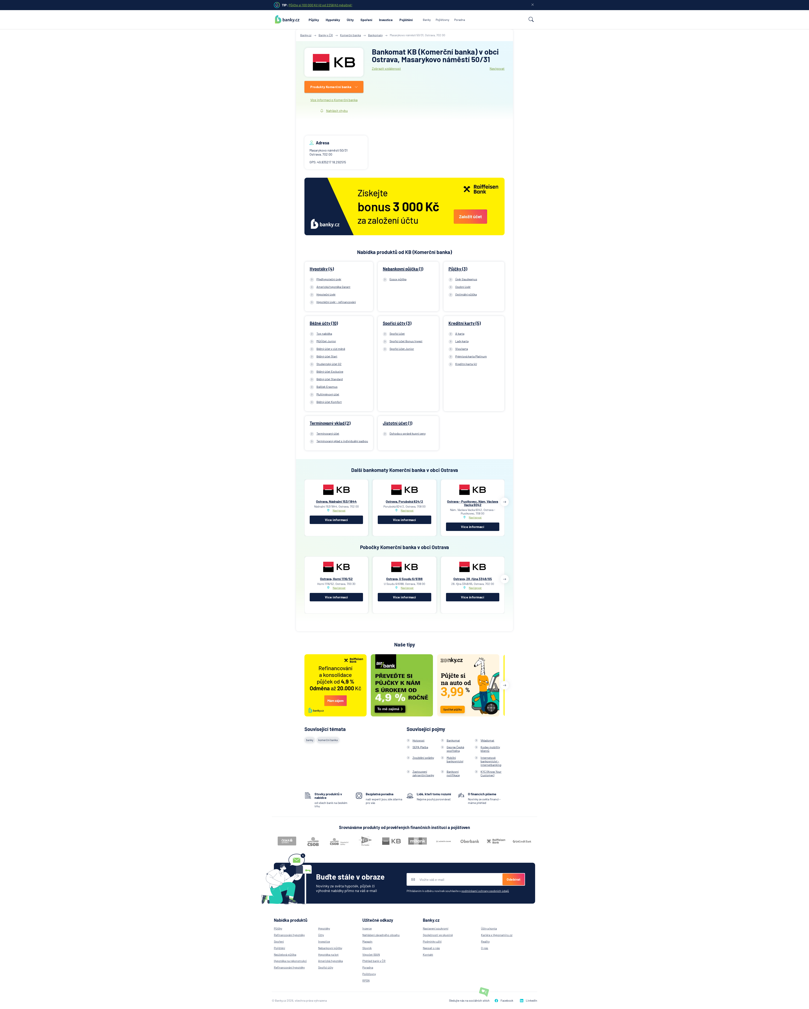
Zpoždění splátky (423, 757)
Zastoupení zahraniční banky (423, 773)
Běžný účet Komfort (329, 402)
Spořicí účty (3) (397, 323)
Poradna (459, 19)
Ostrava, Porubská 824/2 (404, 501)
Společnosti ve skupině (438, 935)
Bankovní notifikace (453, 773)
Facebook (507, 1000)
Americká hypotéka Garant (333, 287)
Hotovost (419, 740)
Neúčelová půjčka (285, 954)
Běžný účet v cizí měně (330, 349)
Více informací (336, 520)
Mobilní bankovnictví (455, 759)
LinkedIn (531, 1000)
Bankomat (453, 740)
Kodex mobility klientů (490, 748)
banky (309, 740)
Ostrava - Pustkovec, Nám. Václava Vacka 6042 (472, 503)
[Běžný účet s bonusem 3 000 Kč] (404, 207)
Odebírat (513, 879)
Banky (427, 19)
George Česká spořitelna (455, 748)
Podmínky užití (432, 941)
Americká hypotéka (330, 961)
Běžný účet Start (326, 356)
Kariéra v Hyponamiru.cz (496, 935)
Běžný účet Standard (329, 379)
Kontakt (428, 954)
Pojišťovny (442, 19)
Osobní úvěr (463, 287)
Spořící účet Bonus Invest (406, 341)
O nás (484, 948)
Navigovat (497, 68)
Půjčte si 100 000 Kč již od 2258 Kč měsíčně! (320, 5)
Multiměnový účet (327, 394)
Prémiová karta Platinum (471, 356)
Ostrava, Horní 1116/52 (336, 579)
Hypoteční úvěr (326, 294)
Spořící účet (397, 333)
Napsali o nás (431, 948)
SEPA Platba (420, 747)
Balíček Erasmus (327, 386)
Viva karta (461, 349)
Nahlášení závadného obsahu (381, 935)
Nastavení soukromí (435, 928)
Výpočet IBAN (371, 954)
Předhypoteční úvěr (328, 279)
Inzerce (367, 928)
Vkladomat (487, 740)
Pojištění (406, 20)
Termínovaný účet (327, 433)
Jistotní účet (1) (397, 423)
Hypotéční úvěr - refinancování (336, 302)
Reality (485, 941)
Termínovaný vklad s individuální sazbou (342, 441)
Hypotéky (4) (322, 269)
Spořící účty (325, 967)
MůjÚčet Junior (326, 341)
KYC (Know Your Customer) (491, 773)
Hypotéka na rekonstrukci (290, 961)
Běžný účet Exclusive (329, 371)
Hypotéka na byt (328, 954)
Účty (350, 20)
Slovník (367, 948)
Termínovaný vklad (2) (330, 423)
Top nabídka (324, 333)
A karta (459, 333)
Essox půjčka (398, 279)
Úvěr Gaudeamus (466, 279)
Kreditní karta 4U (466, 364)
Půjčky (314, 20)
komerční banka (328, 740)
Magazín (367, 941)
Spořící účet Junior (402, 349)
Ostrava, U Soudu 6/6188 (404, 579)
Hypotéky (333, 20)
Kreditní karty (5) (465, 323)
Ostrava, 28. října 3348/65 (472, 579)
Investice (386, 20)
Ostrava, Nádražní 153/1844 (336, 501)
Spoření (366, 20)
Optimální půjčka (466, 294)
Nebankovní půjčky (330, 948)
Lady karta (462, 341)
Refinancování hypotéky (289, 935)
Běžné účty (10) (324, 323)
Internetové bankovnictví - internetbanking (491, 761)
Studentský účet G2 (329, 364)
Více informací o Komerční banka (334, 100)
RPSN (366, 980)
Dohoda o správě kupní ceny (408, 433)
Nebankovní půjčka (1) (403, 269)
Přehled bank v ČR (374, 961)
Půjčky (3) (458, 269)
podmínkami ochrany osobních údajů (485, 891)
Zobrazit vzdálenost (386, 68)
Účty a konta (489, 928)
